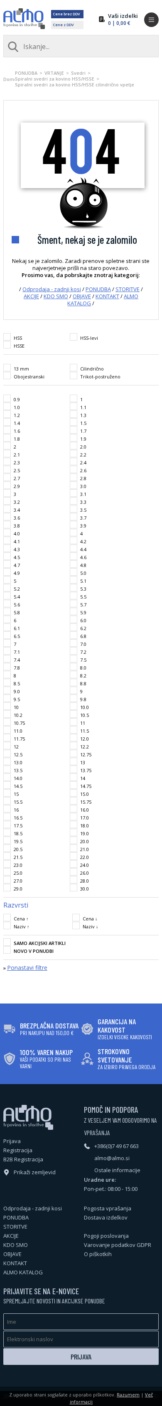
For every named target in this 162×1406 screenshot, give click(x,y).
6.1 (17, 628)
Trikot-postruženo (100, 376)
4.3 (17, 549)
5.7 (83, 604)
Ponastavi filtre (27, 968)
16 (16, 810)
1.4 (17, 423)
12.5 (18, 754)
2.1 (17, 454)
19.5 (18, 841)
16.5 (18, 818)
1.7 (83, 431)
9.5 (17, 699)
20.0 (84, 841)
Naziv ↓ (90, 926)
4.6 (83, 557)
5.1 (83, 581)
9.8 (83, 699)
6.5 (17, 636)
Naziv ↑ (21, 926)
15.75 (85, 802)
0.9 (17, 399)
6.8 (83, 636)
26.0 (84, 873)
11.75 (19, 739)
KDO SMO (56, 296)
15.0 (84, 794)
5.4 (17, 597)
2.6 (83, 470)
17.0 (84, 818)
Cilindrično (92, 369)
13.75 (85, 770)
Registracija (17, 1150)
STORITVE (127, 289)
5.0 (83, 573)
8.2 (83, 675)
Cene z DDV (63, 24)
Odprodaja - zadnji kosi (51, 289)
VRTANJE (54, 73)
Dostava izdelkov (106, 1217)
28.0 (84, 881)
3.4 (17, 510)
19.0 (84, 833)
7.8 (17, 668)
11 (82, 723)
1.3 (83, 415)
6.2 (83, 628)
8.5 (17, 683)
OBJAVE (82, 296)
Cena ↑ (21, 918)
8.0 (83, 668)
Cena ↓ (90, 918)
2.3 (17, 462)
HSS (18, 338)
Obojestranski (29, 376)
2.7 (17, 478)
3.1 (83, 494)
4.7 (17, 565)
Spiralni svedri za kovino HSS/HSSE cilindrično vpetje (74, 84)
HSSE (19, 346)
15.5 (18, 802)
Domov (9, 79)
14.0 (18, 778)
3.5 (83, 510)
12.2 (84, 746)
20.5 (18, 849)
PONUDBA (26, 73)
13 (82, 762)
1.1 (83, 407)
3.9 (83, 526)
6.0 (83, 620)
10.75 (19, 723)
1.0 (17, 407)
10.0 (84, 707)
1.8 (17, 439)
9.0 (17, 691)
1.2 (17, 415)
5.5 (83, 597)
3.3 (83, 502)
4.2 (83, 541)
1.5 (83, 423)
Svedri (78, 73)
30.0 (84, 889)
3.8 (17, 526)
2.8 (83, 478)
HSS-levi (89, 338)
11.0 (18, 731)
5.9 (83, 612)
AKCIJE (31, 296)
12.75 (85, 754)
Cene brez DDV (66, 14)
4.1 (17, 541)
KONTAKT (107, 296)
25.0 (18, 873)
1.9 (83, 439)
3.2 (17, 502)
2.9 (17, 486)
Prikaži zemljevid (35, 1172)
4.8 (83, 565)
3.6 (17, 518)
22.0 (84, 857)
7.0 (83, 644)
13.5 (18, 770)
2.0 (83, 447)
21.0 (84, 849)
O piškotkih (98, 1254)
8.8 (83, 683)
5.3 (83, 589)
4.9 (17, 573)
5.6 (17, 604)
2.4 (83, 462)
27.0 (18, 881)
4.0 (17, 533)
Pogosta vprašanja (107, 1208)
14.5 (18, 786)
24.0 (84, 865)
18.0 (84, 825)
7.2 (83, 652)
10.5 (84, 715)
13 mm (21, 369)
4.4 (83, 549)
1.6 (17, 431)
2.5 (17, 470)
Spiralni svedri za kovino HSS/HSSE (54, 78)
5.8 (17, 612)
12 (16, 746)
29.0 (18, 889)
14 (82, 778)
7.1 (17, 652)
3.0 (83, 486)
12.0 (84, 739)
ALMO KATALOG (23, 1272)
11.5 (84, 731)
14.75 (85, 786)
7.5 (83, 660)
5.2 (17, 589)
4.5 (17, 557)
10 (16, 707)
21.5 (18, 857)
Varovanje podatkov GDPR (117, 1245)
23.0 (18, 865)
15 (16, 794)
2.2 (83, 454)
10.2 (18, 715)
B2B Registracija (23, 1159)
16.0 (84, 810)
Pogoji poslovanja (106, 1235)
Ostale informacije (117, 1170)
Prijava (12, 1141)
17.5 (18, 825)
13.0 (18, 762)
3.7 (83, 518)
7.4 (17, 660)
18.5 (18, 833)
